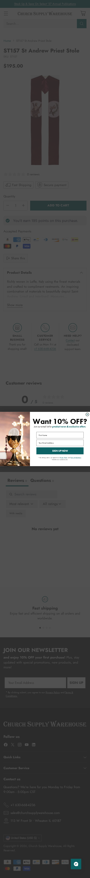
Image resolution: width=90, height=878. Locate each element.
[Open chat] (76, 864)
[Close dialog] (87, 414)
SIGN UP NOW (60, 450)
